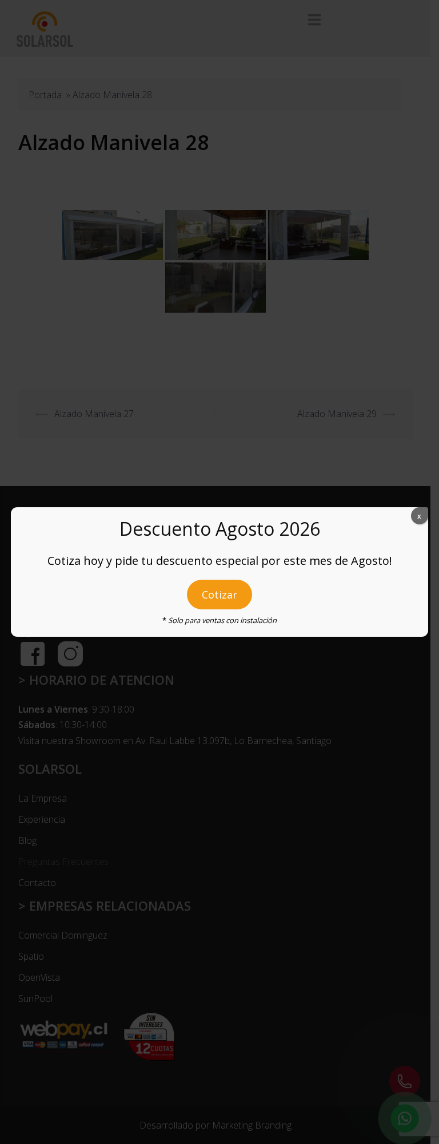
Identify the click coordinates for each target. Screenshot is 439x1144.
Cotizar (219, 594)
